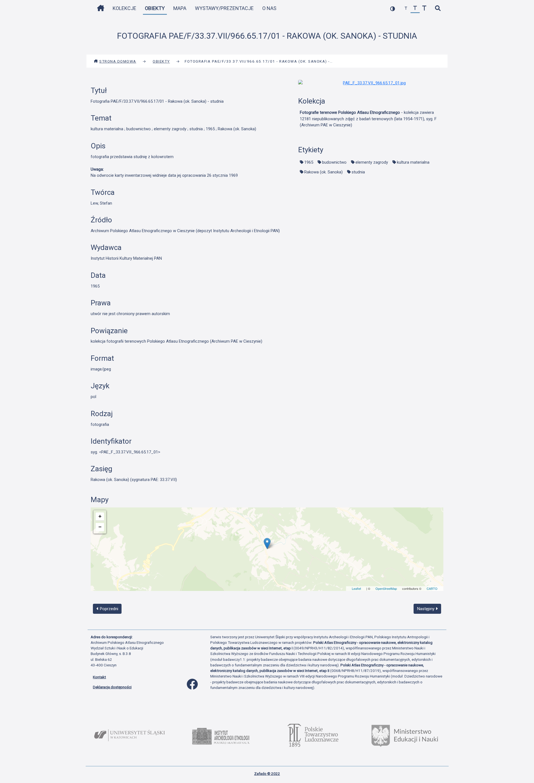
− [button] (100, 527)
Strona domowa (117, 61)
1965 (308, 162)
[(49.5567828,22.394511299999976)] (267, 543)
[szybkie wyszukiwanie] (437, 8)
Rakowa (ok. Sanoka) (323, 172)
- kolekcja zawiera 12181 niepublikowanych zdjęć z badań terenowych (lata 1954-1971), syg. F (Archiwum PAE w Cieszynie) (368, 118)
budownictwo (334, 162)
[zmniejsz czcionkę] (406, 8)
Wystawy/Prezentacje (224, 8)
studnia (358, 172)
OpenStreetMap (386, 588)
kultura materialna (413, 162)
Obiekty (155, 8)
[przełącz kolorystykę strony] (392, 8)
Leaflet (356, 588)
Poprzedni (108, 608)
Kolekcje (124, 8)
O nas (269, 8)
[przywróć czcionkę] (415, 8)
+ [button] (100, 516)
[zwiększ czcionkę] (424, 8)
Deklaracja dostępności (112, 687)
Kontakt (99, 677)
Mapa (179, 8)
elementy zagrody (371, 162)
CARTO (432, 588)
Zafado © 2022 (267, 773)
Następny (426, 608)
